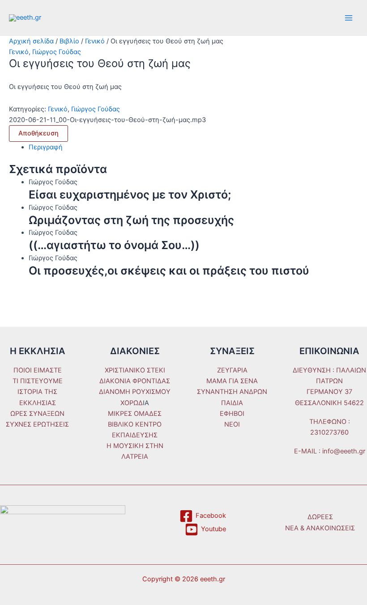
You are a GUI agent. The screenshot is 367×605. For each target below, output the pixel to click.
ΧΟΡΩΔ (131, 403)
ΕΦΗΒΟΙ (232, 414)
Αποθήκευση (38, 133)
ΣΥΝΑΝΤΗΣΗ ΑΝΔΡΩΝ (232, 392)
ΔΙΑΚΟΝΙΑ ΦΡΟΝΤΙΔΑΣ (134, 381)
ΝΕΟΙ (232, 424)
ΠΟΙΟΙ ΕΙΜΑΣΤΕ (37, 370)
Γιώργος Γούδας (56, 52)
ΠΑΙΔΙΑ (232, 403)
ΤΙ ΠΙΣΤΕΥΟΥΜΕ (38, 381)
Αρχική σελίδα (31, 41)
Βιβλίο (69, 41)
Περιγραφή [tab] (46, 147)
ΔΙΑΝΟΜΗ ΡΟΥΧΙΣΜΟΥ (135, 392)
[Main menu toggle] (348, 17)
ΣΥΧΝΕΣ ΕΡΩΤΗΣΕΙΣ (37, 424)
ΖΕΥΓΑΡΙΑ (232, 370)
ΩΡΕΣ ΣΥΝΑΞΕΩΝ (37, 414)
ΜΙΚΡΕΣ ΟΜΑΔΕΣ (135, 414)
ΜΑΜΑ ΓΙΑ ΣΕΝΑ (232, 381)
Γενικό (95, 41)
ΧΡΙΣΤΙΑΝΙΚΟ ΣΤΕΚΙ (135, 370)
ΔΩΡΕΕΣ (320, 517)
